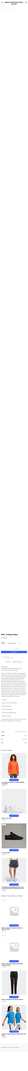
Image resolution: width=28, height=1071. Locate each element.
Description (8, 661)
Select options (15, 779)
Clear (20, 643)
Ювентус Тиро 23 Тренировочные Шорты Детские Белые (12, 928)
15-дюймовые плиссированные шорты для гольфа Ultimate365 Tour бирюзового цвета (13, 888)
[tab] (8, 662)
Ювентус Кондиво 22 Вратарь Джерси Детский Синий (14, 1034)
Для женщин (7, 9)
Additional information (17, 661)
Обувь (12, 9)
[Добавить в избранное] (16, 648)
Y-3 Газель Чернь (6, 852)
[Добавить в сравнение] (19, 648)
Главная (2, 9)
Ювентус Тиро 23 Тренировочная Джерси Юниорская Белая (12, 964)
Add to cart (14, 652)
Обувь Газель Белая (7, 818)
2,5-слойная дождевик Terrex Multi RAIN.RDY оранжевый (13, 783)
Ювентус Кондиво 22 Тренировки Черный (12, 999)
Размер (3, 643)
